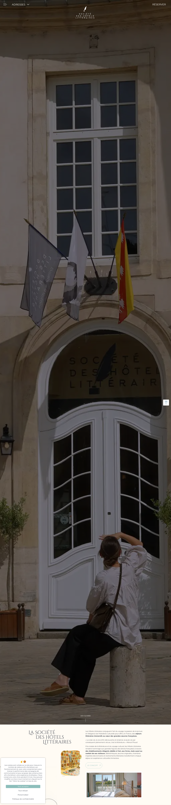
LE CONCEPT (92, 765)
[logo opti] (85, 4)
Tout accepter (23, 786)
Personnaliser (23, 795)
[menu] (5, 4)
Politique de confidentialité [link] (23, 799)
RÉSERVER (159, 4)
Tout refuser (23, 791)
